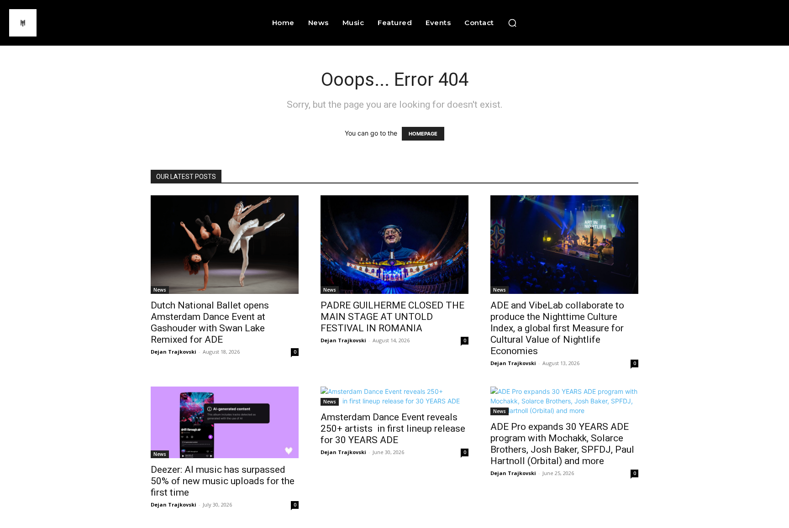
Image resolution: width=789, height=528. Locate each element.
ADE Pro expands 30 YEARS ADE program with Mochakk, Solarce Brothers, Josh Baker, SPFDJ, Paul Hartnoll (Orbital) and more (562, 443)
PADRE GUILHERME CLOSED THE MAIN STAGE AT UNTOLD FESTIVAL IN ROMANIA (392, 317)
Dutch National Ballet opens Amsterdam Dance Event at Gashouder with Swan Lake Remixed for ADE (210, 322)
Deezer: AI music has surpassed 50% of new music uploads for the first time (223, 481)
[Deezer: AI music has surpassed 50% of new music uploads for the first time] (225, 422)
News (159, 290)
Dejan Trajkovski (173, 351)
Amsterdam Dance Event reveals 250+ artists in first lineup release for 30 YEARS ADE (393, 428)
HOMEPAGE (423, 134)
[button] (512, 23)
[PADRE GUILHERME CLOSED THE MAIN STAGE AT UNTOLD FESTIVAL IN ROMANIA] (394, 244)
